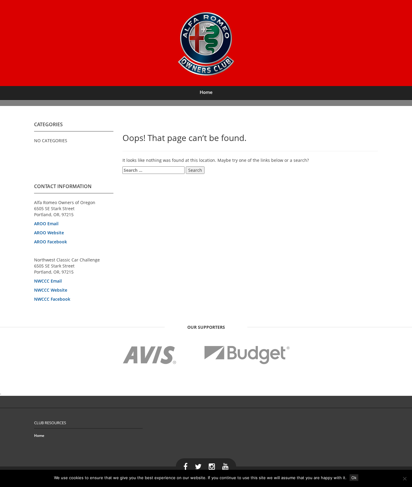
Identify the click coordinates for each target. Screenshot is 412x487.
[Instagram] (212, 466)
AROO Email (46, 223)
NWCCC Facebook (52, 299)
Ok (354, 477)
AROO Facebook (50, 242)
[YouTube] (225, 466)
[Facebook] (185, 466)
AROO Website (49, 232)
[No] (404, 479)
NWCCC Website (50, 290)
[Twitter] (198, 466)
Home (206, 92)
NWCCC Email (48, 281)
